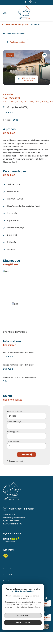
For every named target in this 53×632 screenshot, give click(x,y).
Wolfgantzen (23, 24)
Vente (13, 24)
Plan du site (6, 581)
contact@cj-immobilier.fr (14, 517)
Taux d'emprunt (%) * (15, 441)
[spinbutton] (26, 446)
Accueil (5, 24)
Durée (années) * (14, 422)
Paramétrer (22, 615)
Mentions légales (8, 575)
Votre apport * (13, 431)
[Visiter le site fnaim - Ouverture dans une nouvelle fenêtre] (5, 556)
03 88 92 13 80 (9, 514)
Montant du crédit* (15, 412)
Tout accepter (23, 622)
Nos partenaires (8, 569)
